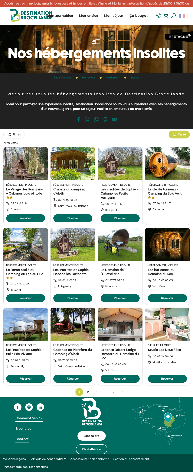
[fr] (182, 16)
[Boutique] (165, 17)
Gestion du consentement (131, 459)
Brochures (23, 428)
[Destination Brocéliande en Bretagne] (27, 16)
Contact (22, 439)
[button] (173, 16)
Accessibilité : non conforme (89, 459)
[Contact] (158, 17)
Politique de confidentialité (48, 459)
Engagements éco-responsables (25, 467)
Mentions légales (14, 459)
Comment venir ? (29, 418)
